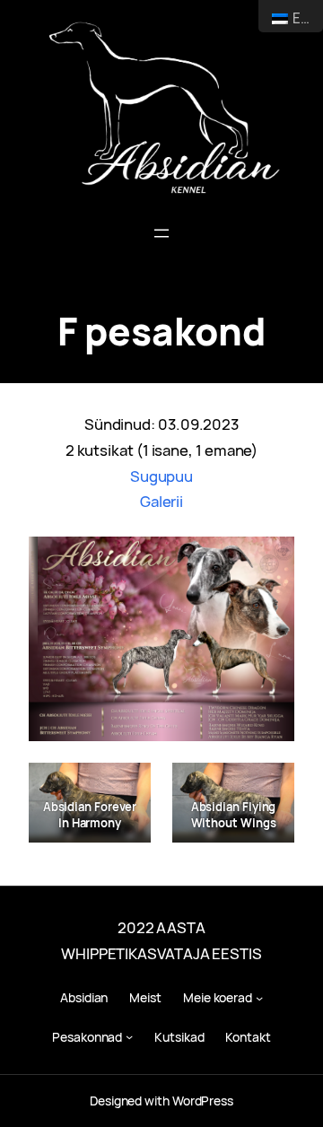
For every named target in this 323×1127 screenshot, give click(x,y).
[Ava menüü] (161, 233)
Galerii (161, 501)
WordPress (202, 1100)
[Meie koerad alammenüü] (259, 997)
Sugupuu (161, 476)
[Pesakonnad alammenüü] (129, 1036)
